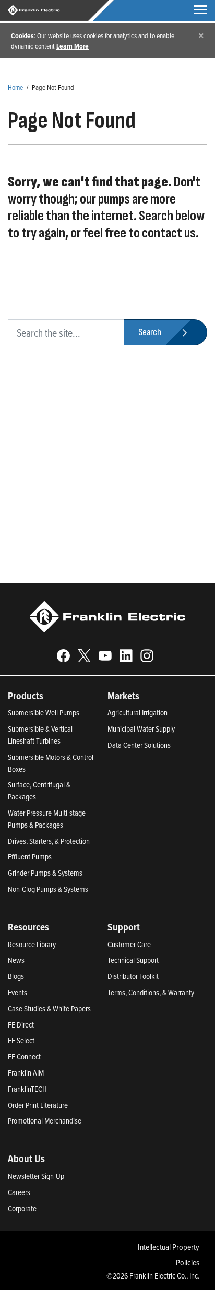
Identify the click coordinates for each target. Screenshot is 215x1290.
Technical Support (133, 959)
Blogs (16, 976)
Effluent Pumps (30, 856)
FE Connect (24, 1056)
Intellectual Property (168, 1246)
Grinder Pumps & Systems (45, 872)
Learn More (72, 46)
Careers (19, 1192)
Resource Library (32, 944)
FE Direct (21, 1024)
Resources (28, 926)
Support (124, 926)
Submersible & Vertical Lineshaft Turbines (40, 734)
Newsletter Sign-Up (36, 1175)
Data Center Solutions (139, 744)
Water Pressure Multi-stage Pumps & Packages (47, 818)
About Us (26, 1158)
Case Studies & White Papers (49, 1008)
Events (17, 992)
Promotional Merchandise (44, 1120)
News (16, 959)
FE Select (21, 1040)
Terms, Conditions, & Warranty (151, 992)
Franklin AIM (26, 1072)
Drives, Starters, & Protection (49, 840)
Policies (187, 1262)
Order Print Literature (38, 1105)
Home (15, 87)
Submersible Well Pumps (43, 712)
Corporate (22, 1208)
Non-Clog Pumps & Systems (48, 888)
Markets (123, 695)
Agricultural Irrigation (138, 712)
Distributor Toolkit (133, 976)
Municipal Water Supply (141, 728)
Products (25, 695)
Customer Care (129, 944)
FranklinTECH (27, 1088)
